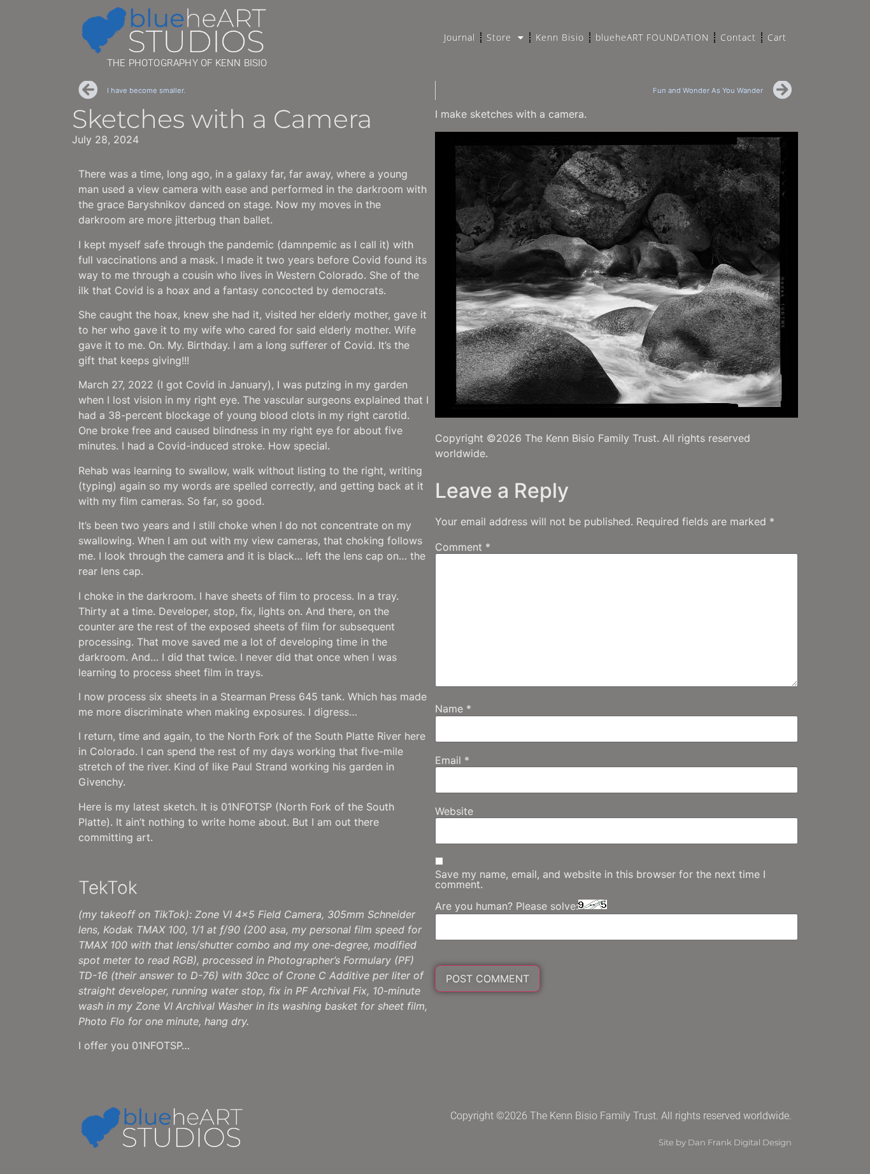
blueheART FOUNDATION (652, 37)
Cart (777, 37)
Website (454, 811)
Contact (738, 37)
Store (499, 37)
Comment (462, 547)
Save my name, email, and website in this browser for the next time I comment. (600, 879)
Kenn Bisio (560, 37)
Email (452, 760)
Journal (459, 37)
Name (453, 709)
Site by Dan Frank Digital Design (725, 1142)
